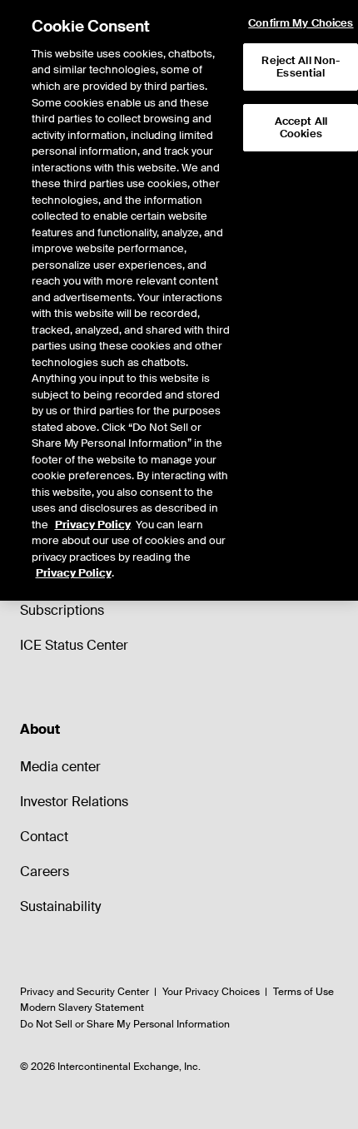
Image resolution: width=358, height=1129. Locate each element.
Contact (44, 836)
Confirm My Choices (300, 23)
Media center (60, 766)
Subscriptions (62, 610)
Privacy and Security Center (84, 991)
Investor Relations (74, 801)
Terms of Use (303, 991)
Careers (44, 871)
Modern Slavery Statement (82, 1007)
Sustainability (60, 906)
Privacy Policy (93, 524)
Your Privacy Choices (211, 991)
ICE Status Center (74, 645)
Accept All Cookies (301, 127)
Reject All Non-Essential (300, 67)
